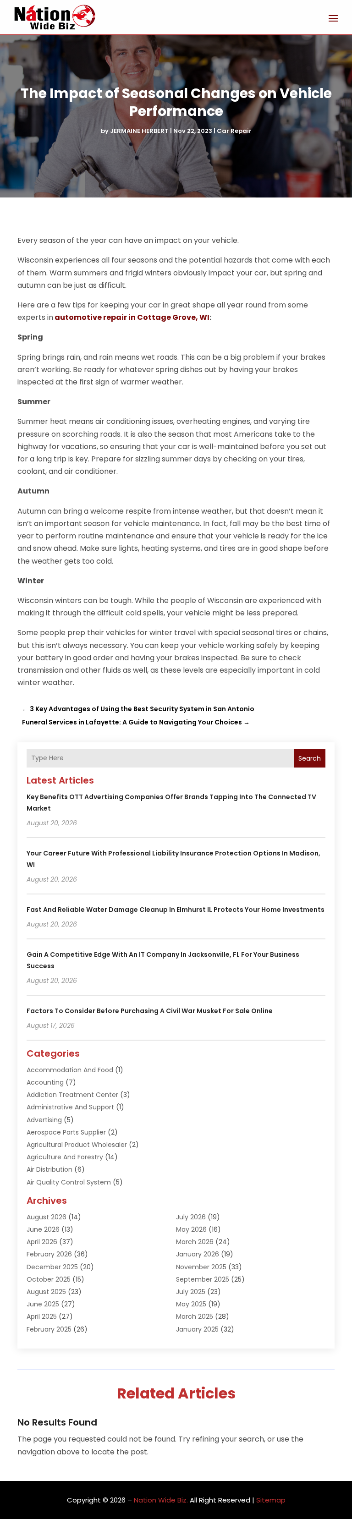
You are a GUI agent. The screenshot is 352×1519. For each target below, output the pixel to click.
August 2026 (46, 1217)
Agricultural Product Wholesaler (77, 1144)
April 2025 (42, 1316)
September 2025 (202, 1279)
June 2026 (43, 1229)
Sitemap (271, 1500)
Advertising (44, 1119)
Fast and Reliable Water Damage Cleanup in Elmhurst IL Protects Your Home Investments (175, 909)
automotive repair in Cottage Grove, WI (132, 317)
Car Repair (234, 130)
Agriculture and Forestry (65, 1157)
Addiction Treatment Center (72, 1094)
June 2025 (43, 1304)
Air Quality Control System (69, 1182)
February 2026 (49, 1254)
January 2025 (197, 1329)
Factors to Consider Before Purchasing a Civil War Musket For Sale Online (150, 1010)
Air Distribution (49, 1169)
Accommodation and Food (70, 1070)
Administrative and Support (70, 1107)
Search (309, 758)
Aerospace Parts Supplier (66, 1132)
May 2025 (191, 1304)
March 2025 (194, 1316)
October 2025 (49, 1279)
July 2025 (190, 1291)
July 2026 (191, 1217)
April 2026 (42, 1241)
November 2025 (201, 1267)
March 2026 (195, 1241)
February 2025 (49, 1329)
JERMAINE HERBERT (139, 130)
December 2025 (52, 1267)
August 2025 (46, 1291)
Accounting (45, 1082)
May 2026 (191, 1229)
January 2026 (197, 1254)
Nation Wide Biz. (161, 1500)
